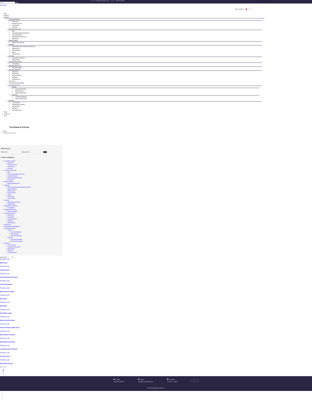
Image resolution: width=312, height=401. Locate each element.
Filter (45, 152)
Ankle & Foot (15, 72)
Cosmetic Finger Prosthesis (8, 349)
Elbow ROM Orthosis (6, 363)
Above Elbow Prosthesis (7, 335)
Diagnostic (11, 44)
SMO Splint (3, 306)
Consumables (15, 64)
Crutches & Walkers (17, 35)
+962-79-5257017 (118, 382)
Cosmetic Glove (5, 356)
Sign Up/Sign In (239, 9)
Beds (13, 31)
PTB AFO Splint (4, 270)
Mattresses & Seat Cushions (19, 36)
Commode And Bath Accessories (20, 33)
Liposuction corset (17, 23)
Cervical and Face (16, 75)
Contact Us (7, 114)
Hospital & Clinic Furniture (15, 61)
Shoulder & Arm (16, 79)
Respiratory (12, 100)
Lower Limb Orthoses (20, 89)
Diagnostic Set (16, 48)
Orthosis (14, 87)
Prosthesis (14, 94)
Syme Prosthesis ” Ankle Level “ (10, 327)
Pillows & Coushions (17, 68)
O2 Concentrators (16, 110)
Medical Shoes (16, 60)
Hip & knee (14, 77)
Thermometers (16, 54)
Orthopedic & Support (14, 69)
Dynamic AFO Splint (6, 284)
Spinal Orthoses (19, 91)
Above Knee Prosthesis (7, 320)
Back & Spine (15, 73)
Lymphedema (15, 25)
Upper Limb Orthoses (20, 93)
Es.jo (163, 388)
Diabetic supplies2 (12, 189)
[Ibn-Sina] (3, 5)
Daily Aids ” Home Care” (15, 29)
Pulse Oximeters (16, 50)
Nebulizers (14, 108)
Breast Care (15, 21)
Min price (3, 152)
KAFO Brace (3, 263)
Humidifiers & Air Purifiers (18, 104)
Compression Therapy (14, 19)
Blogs (5, 112)
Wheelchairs (15, 38)
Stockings (14, 27)
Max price (25, 152)
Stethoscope (10, 196)
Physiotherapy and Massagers (16, 83)
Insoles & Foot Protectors (18, 58)
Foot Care (11, 56)
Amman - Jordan (172, 382)
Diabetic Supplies (13, 40)
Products (6, 17)
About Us (6, 15)
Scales (13, 52)
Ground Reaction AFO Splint (9, 277)
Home (5, 13)
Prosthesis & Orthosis (14, 85)
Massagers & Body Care (15, 65)
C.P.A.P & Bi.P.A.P (16, 102)
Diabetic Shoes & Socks (18, 42)
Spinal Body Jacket (6, 313)
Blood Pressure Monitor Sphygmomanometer (23, 46)
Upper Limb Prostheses (21, 98)
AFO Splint (3, 299)
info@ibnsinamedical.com (145, 382)
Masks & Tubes (15, 106)
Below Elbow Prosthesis (7, 342)
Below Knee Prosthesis (7, 291)
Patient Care (12, 81)
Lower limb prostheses (21, 97)
